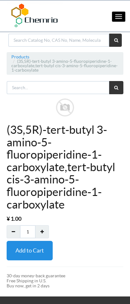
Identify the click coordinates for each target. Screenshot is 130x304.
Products (20, 56)
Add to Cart (29, 250)
